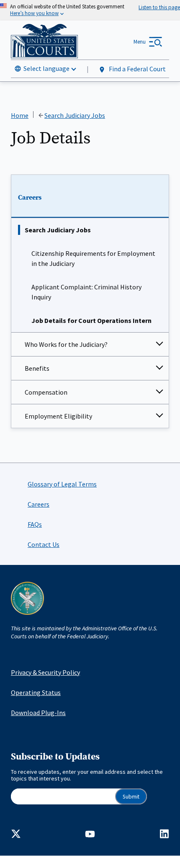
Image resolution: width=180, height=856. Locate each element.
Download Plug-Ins (38, 712)
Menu (140, 41)
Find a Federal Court (137, 69)
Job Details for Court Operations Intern (91, 320)
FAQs (35, 524)
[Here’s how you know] (90, 10)
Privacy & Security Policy (45, 672)
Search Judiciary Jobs (58, 230)
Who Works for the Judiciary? (66, 344)
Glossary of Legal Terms (62, 484)
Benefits (37, 368)
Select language (46, 68)
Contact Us (43, 544)
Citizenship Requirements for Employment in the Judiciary (93, 258)
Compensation (46, 392)
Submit (131, 796)
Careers (29, 197)
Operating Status (36, 692)
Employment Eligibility (58, 416)
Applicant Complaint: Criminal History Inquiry (86, 292)
